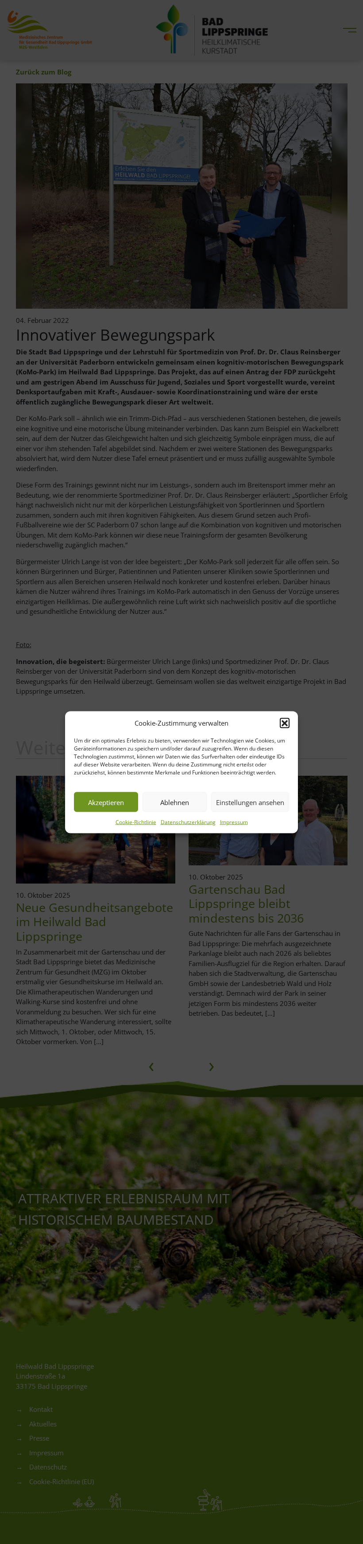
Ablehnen (174, 802)
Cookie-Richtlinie (136, 822)
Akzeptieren (106, 802)
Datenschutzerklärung (188, 822)
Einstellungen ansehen (250, 802)
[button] (284, 722)
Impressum (234, 822)
